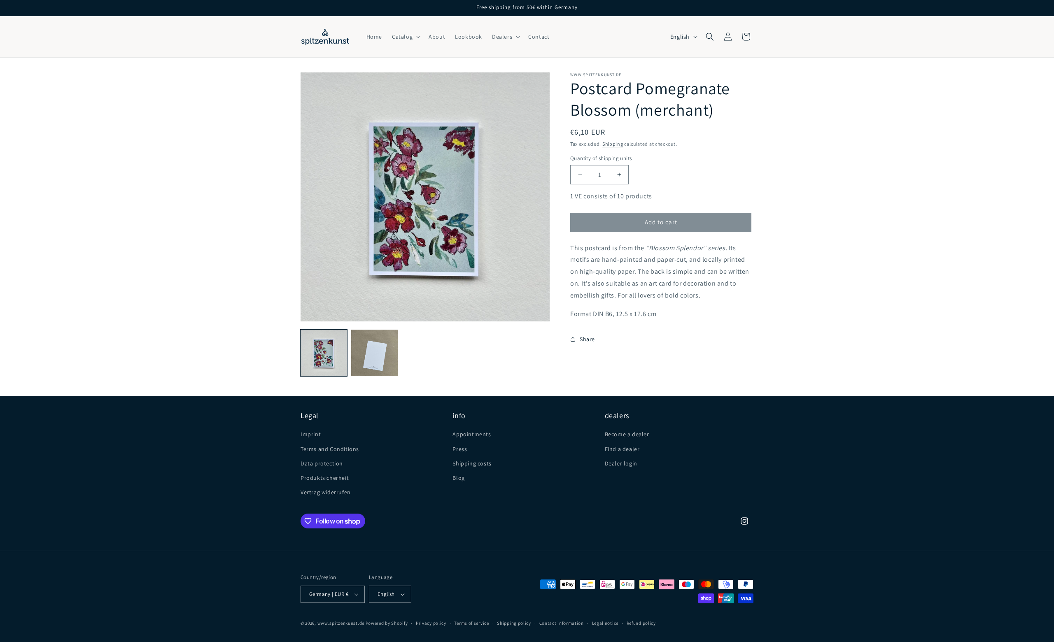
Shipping (612, 144)
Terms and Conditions (330, 449)
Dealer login (621, 463)
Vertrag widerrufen (326, 492)
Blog (458, 478)
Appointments (471, 434)
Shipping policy (514, 623)
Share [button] (587, 339)
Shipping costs (471, 463)
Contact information (561, 623)
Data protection (322, 463)
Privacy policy (431, 623)
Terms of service (471, 623)
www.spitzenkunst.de (340, 623)
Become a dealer (627, 434)
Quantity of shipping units (601, 158)
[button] (405, 36)
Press (459, 449)
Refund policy (641, 623)
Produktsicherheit (325, 478)
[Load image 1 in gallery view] (324, 353)
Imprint (311, 434)
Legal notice (605, 623)
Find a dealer (622, 449)
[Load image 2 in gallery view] (374, 353)
